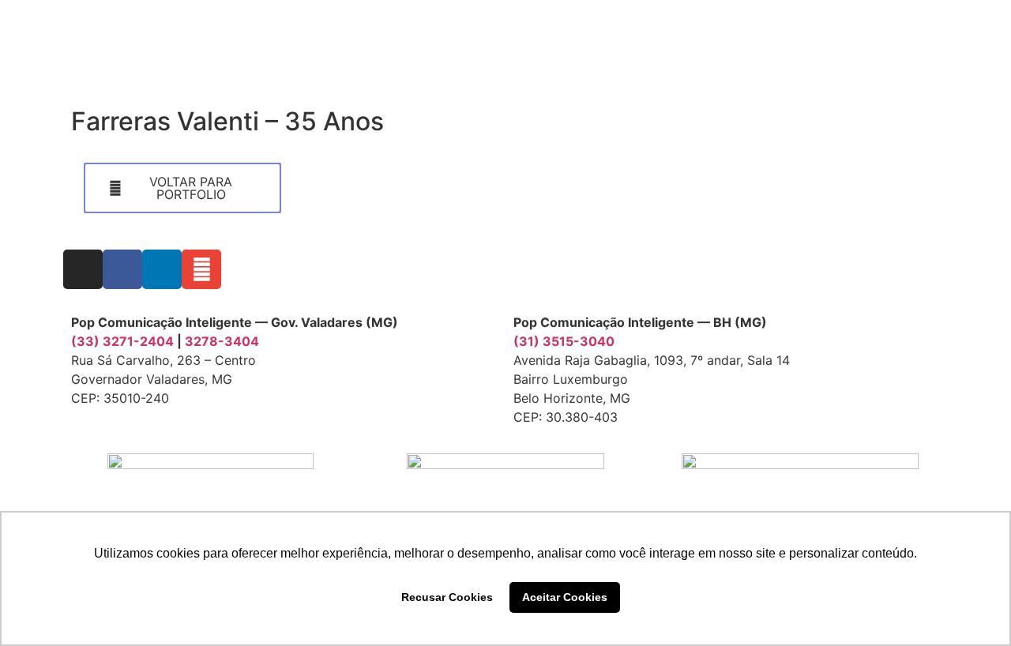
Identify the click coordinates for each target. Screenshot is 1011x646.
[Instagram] (83, 269)
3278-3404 (222, 341)
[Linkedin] (162, 269)
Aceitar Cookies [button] (564, 597)
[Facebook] (122, 269)
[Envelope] (201, 269)
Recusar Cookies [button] (447, 597)
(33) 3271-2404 (122, 341)
